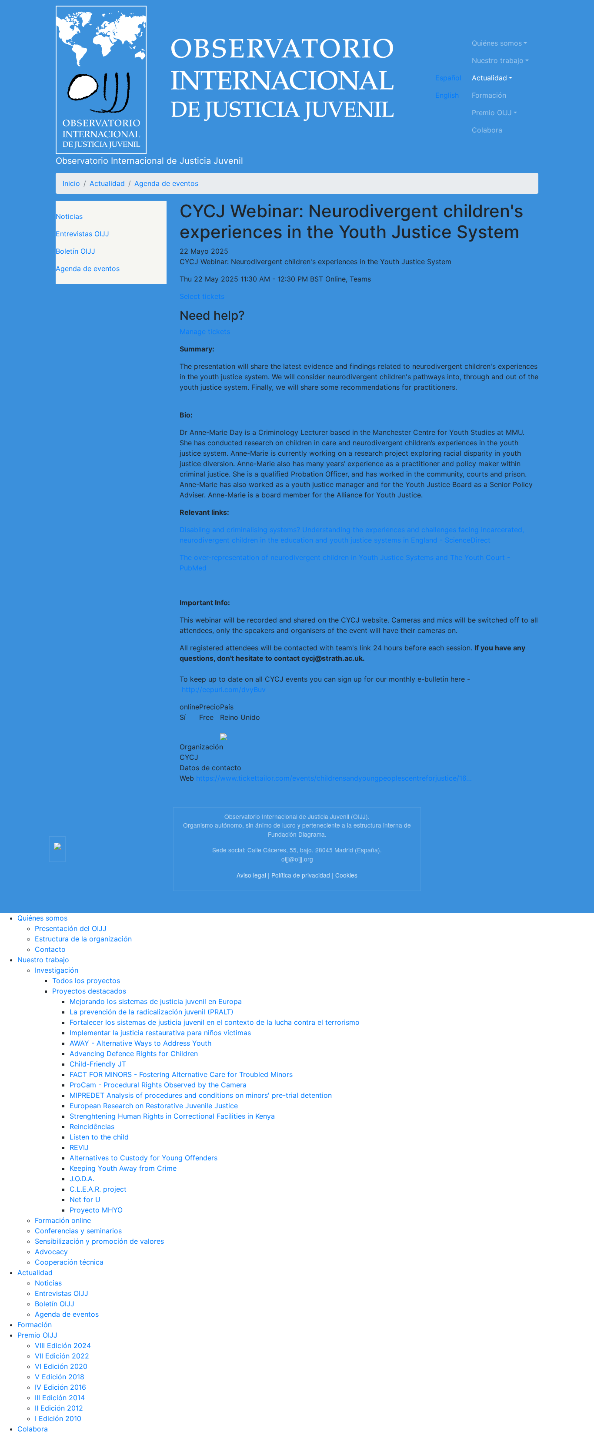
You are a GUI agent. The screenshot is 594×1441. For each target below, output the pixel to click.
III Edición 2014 (60, 1397)
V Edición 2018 (59, 1376)
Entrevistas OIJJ (82, 233)
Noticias (69, 216)
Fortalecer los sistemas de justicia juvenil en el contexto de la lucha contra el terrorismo (215, 1022)
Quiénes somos (497, 43)
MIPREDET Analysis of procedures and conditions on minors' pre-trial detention (201, 1095)
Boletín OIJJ (75, 251)
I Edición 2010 (58, 1418)
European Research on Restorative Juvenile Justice (154, 1105)
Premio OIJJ (492, 112)
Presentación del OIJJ (71, 928)
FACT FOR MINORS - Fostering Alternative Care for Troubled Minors (181, 1074)
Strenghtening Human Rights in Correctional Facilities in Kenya (172, 1116)
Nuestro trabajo (498, 60)
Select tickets (202, 296)
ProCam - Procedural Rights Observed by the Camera (158, 1084)
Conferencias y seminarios (78, 1230)
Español (448, 77)
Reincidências (92, 1126)
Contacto (50, 949)
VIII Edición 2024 (63, 1345)
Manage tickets (205, 331)
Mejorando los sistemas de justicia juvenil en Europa (156, 1001)
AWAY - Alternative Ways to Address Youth (140, 1043)
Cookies (346, 875)
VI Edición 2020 (61, 1366)
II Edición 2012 (59, 1408)
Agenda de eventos (166, 183)
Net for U (85, 1199)
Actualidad (489, 77)
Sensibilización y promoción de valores (99, 1241)
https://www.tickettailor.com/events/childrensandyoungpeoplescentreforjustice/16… (334, 778)
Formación (489, 95)
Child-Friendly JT (98, 1064)
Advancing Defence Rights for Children (134, 1053)
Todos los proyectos (86, 980)
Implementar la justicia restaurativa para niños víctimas (160, 1032)
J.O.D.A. (82, 1178)
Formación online (63, 1220)
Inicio (71, 183)
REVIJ (79, 1147)
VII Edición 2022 (62, 1356)
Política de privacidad (300, 875)
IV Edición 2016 (60, 1387)
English (447, 95)
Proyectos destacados (89, 991)
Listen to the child (99, 1137)
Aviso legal (251, 875)
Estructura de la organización (83, 938)
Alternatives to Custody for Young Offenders (143, 1157)
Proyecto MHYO (96, 1210)
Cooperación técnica (69, 1262)
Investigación (56, 970)
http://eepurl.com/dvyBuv (224, 689)
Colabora (487, 130)
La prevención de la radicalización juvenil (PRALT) (152, 1011)
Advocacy (51, 1251)
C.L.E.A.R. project (98, 1189)
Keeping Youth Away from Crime (123, 1168)
